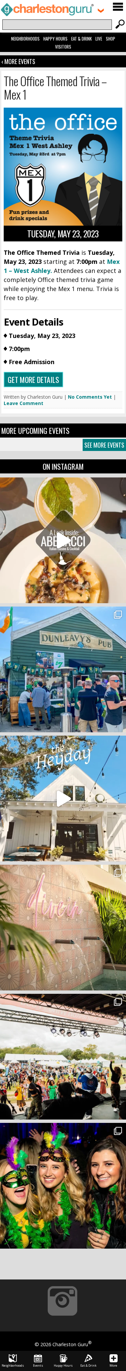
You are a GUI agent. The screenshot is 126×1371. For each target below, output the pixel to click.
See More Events (104, 445)
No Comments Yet (90, 397)
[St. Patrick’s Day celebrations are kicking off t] (63, 669)
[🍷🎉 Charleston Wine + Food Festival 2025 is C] (63, 1057)
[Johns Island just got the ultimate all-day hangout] (63, 798)
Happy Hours (55, 38)
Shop (110, 38)
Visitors (63, 46)
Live (98, 38)
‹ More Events (18, 61)
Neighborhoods (25, 38)
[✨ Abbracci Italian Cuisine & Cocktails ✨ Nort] (63, 540)
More (113, 1365)
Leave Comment (23, 403)
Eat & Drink (81, 38)
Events (38, 1365)
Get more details (33, 379)
